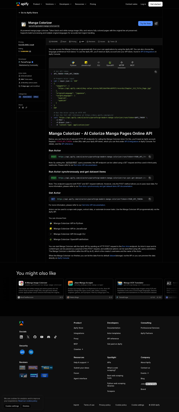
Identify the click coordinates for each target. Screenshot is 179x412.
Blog (143, 378)
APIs (109, 362)
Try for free (145, 23)
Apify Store (78, 328)
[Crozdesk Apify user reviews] (44, 375)
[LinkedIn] (21, 337)
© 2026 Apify (154, 405)
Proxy (76, 339)
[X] (28, 337)
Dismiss (26, 406)
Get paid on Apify (114, 344)
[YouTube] (42, 337)
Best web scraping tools (115, 377)
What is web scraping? (112, 369)
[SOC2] (31, 352)
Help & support (80, 362)
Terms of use (89, 405)
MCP (76, 344)
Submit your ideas (81, 368)
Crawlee (77, 349)
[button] (83, 322)
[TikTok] (55, 337)
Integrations (79, 333)
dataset (113, 256)
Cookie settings (138, 405)
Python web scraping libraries (116, 384)
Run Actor (126, 246)
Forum (76, 373)
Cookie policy (121, 405)
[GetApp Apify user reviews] (22, 368)
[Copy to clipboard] (155, 71)
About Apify (146, 362)
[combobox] (156, 23)
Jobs (148, 384)
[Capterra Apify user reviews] (47, 368)
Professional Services (150, 328)
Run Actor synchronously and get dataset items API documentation (105, 186)
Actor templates (114, 333)
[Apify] (22, 4)
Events (143, 373)
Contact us (145, 368)
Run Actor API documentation (85, 165)
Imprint (76, 405)
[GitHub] (35, 337)
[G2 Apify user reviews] (23, 375)
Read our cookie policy (27, 401)
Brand (143, 389)
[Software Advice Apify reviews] (33, 368)
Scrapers (111, 391)
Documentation (113, 328)
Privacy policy (105, 405)
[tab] (53, 42)
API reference (67, 144)
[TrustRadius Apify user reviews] (34, 375)
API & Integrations (148, 52)
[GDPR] (22, 352)
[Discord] (49, 337)
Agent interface (80, 378)
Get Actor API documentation (93, 205)
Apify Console (63, 258)
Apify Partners (147, 333)
